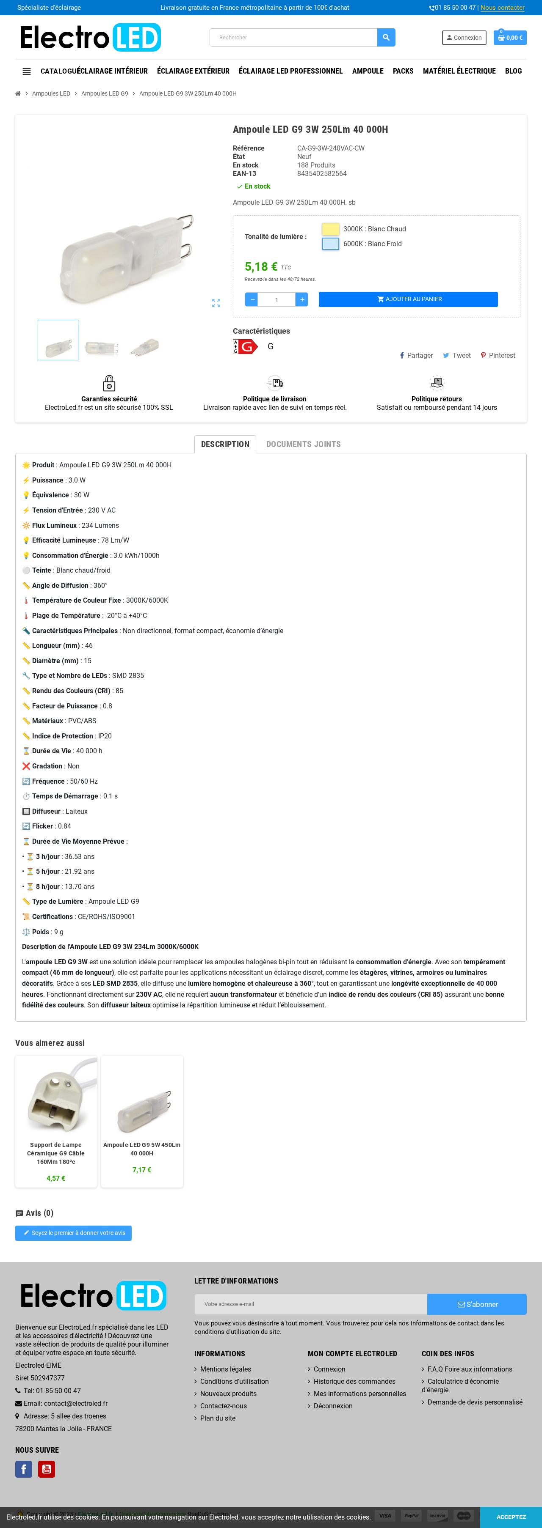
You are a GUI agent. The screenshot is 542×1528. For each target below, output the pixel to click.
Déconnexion (333, 1406)
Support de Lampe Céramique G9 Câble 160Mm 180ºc (56, 1153)
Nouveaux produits (228, 1394)
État (239, 157)
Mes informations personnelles (360, 1394)
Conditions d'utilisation (234, 1381)
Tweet (462, 355)
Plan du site (217, 1418)
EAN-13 (244, 174)
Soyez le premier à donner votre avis (74, 1233)
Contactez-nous (223, 1406)
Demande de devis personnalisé (475, 1402)
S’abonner (481, 1304)
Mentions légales (225, 1369)
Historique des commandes (354, 1381)
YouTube (46, 1469)
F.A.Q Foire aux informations (470, 1369)
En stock (246, 165)
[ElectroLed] (89, 37)
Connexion (330, 1369)
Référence (249, 148)
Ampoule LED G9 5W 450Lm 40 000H (141, 1149)
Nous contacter (503, 7)
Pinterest (502, 355)
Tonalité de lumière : (276, 237)
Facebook (23, 1469)
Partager (420, 355)
